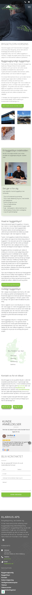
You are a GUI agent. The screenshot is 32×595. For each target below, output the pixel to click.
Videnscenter (6, 587)
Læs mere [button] (5, 446)
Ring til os (18, 406)
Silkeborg (13, 361)
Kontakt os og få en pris (10, 284)
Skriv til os (6, 406)
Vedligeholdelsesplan (9, 582)
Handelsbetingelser (8, 590)
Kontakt (4, 577)
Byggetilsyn (5, 575)
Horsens (13, 355)
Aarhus (12, 364)
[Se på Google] (4, 436)
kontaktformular (24, 389)
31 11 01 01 (21, 385)
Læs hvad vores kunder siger (12, 105)
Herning (13, 358)
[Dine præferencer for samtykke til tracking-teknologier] (3, 592)
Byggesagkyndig (7, 572)
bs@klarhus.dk (20, 387)
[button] (2, 442)
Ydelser (4, 585)
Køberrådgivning (7, 580)
